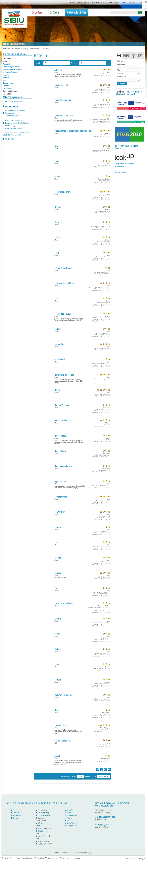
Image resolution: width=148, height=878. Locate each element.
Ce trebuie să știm (76, 12)
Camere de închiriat (10, 72)
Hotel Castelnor (61, 420)
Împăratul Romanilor (63, 695)
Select (57, 634)
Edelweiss (58, 237)
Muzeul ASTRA (43, 841)
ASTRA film (9, 139)
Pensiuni (6, 64)
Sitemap (75, 853)
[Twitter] (138, 813)
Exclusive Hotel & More (64, 283)
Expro (56, 298)
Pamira (57, 527)
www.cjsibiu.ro (101, 819)
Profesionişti (83, 2)
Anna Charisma (60, 725)
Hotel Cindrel (60, 435)
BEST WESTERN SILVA (63, 115)
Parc (56, 542)
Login (142, 2)
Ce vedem (37, 12)
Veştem (57, 679)
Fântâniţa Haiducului (63, 313)
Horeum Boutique (61, 405)
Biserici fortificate (44, 828)
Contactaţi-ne (113, 2)
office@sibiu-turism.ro (103, 810)
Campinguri (7, 88)
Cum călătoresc (10, 91)
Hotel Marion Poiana (63, 466)
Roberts (57, 618)
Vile (4, 80)
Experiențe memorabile (14, 102)
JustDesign (140, 859)
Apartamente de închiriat (12, 69)
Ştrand (57, 710)
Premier (58, 557)
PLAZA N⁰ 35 (59, 512)
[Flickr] (136, 813)
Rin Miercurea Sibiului (63, 603)
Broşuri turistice (98, 2)
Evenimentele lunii (12, 113)
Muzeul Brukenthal (45, 844)
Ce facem (54, 12)
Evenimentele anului (13, 116)
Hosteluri (6, 75)
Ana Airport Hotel (61, 85)
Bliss (56, 146)
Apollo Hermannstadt (63, 100)
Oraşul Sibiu (42, 810)
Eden (56, 252)
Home (72, 2)
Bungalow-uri (8, 83)
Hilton (57, 390)
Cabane (6, 86)
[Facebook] (136, 810)
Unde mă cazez (34, 49)
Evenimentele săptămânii (15, 111)
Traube (57, 664)
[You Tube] (136, 815)
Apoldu (57, 756)
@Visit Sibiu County (102, 813)
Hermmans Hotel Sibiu (64, 374)
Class (56, 161)
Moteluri (6, 78)
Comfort (57, 176)
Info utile (7, 94)
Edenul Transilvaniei (63, 268)
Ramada (57, 573)
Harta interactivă (129, 2)
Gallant (57, 329)
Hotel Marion (60, 451)
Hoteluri (46, 49)
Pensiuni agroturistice (11, 67)
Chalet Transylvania (62, 740)
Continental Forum (62, 191)
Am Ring (58, 69)
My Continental (60, 481)
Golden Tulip (59, 344)
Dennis (57, 207)
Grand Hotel (59, 359)
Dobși (56, 222)
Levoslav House (60, 496)
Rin (55, 588)
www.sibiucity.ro (101, 827)
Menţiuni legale (86, 853)
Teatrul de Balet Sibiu (13, 128)
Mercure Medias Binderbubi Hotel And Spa (72, 130)
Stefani (57, 649)
